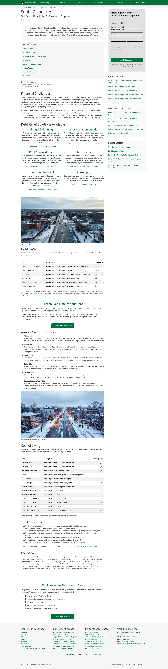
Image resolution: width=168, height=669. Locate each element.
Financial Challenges (30, 52)
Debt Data (27, 60)
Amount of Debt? (117, 20)
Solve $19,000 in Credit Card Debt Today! (123, 155)
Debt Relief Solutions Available (34, 56)
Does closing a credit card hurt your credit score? (126, 129)
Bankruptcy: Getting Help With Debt (121, 87)
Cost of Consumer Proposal (63, 639)
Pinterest (97, 655)
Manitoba (24, 641)
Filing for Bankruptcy (93, 648)
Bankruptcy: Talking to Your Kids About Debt (124, 99)
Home (23, 7)
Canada (48, 84)
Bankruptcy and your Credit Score (97, 637)
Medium (84, 655)
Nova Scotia (25, 644)
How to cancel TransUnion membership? (123, 125)
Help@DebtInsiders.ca (132, 641)
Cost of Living (28, 68)
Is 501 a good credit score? (118, 133)
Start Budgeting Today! (116, 151)
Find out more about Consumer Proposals (41, 189)
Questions (80, 3)
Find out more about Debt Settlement (84, 167)
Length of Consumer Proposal (64, 641)
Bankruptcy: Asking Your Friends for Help (123, 91)
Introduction (28, 49)
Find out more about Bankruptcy (84, 184)
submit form (131, 637)
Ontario (40, 7)
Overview (26, 76)
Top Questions (28, 72)
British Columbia (27, 634)
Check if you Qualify (63, 325)
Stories (63, 3)
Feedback (112, 665)
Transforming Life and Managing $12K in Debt (125, 147)
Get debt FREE (140, 3)
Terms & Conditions (139, 665)
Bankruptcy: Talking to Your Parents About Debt (125, 95)
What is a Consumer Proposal (64, 632)
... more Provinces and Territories (33, 648)
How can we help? (117, 27)
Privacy (127, 665)
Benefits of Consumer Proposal (64, 644)
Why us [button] (119, 3)
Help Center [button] (99, 3)
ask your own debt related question (83, 546)
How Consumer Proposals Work (65, 634)
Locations (31, 7)
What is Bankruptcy (92, 632)
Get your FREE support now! (126, 60)
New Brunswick (26, 646)
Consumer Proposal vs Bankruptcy (66, 646)
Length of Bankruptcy (93, 641)
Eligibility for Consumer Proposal (65, 637)
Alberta (23, 637)
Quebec (24, 639)
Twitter (71, 655)
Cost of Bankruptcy (92, 639)
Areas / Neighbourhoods (32, 64)
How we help (44, 3)
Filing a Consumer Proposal (63, 648)
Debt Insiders (30, 2)
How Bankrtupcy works (93, 634)
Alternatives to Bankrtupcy (95, 644)
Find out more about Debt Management (84, 144)
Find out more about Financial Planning (41, 146)
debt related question (60, 546)
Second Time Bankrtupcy (94, 646)
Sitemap (120, 665)
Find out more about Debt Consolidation (41, 167)
